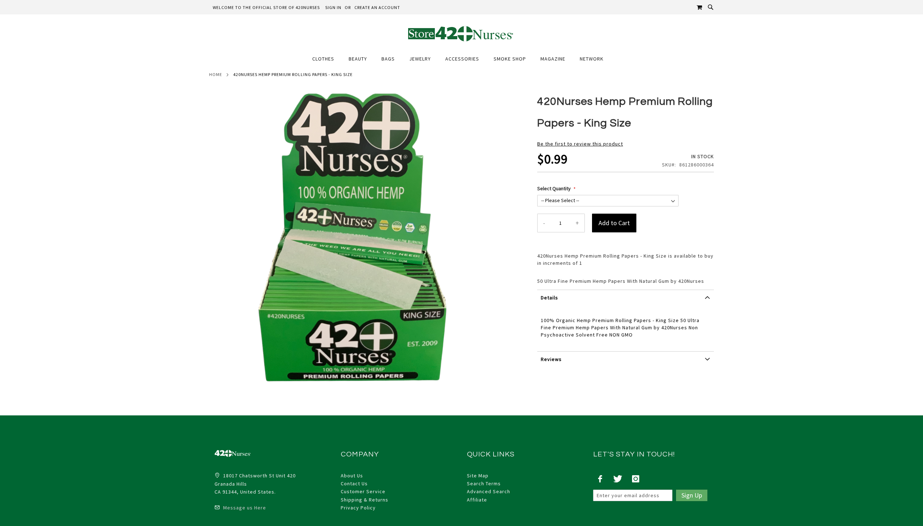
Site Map (478, 475)
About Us (352, 475)
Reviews (551, 359)
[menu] (461, 59)
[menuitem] (326, 59)
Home (215, 74)
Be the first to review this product (580, 144)
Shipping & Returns (364, 499)
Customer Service (363, 491)
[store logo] (461, 33)
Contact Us (354, 483)
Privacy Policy (358, 507)
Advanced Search (488, 491)
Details (549, 297)
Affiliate (477, 499)
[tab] (625, 300)
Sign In (333, 7)
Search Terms (484, 483)
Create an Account (377, 7)
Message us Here (244, 507)
